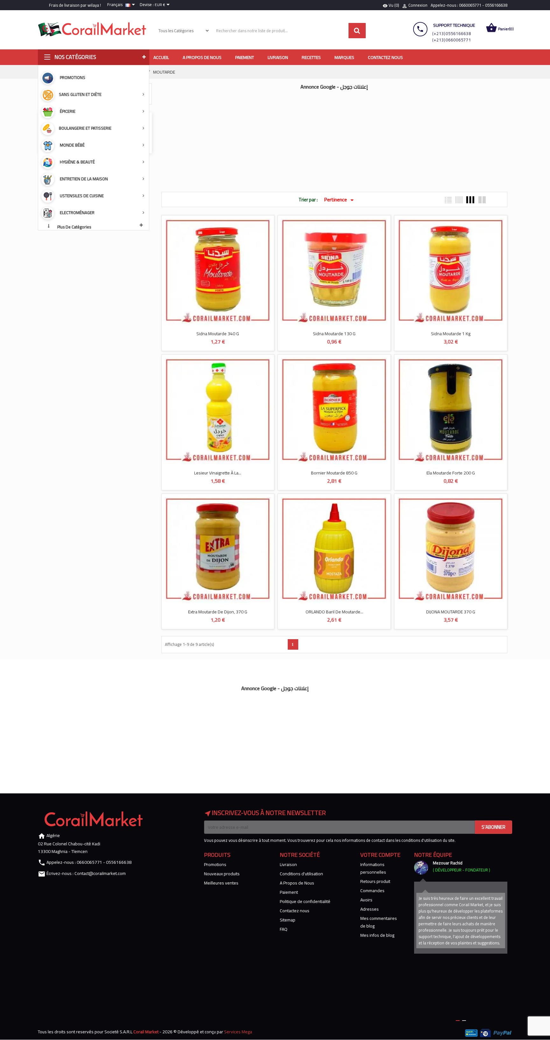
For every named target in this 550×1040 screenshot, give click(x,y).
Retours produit (375, 881)
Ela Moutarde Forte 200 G (451, 473)
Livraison (288, 864)
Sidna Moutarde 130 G (334, 333)
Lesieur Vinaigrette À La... (217, 473)
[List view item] (448, 199)
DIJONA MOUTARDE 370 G (450, 612)
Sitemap (287, 920)
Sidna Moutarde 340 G (217, 333)
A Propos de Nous (297, 883)
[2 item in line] (482, 199)
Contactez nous (294, 910)
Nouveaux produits (222, 874)
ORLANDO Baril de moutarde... (334, 612)
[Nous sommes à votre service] (421, 868)
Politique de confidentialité (305, 901)
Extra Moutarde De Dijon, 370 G (217, 612)
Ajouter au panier (211, 313)
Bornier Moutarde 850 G (334, 473)
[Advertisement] (334, 137)
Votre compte (380, 854)
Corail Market (146, 1032)
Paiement (289, 892)
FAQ (283, 929)
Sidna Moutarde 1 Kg (450, 333)
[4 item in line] (470, 199)
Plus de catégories (74, 226)
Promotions (215, 864)
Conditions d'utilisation (301, 874)
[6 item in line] (458, 199)
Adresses (369, 909)
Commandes (372, 890)
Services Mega (238, 1032)
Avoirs (366, 900)
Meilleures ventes (221, 883)
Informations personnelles (373, 868)
